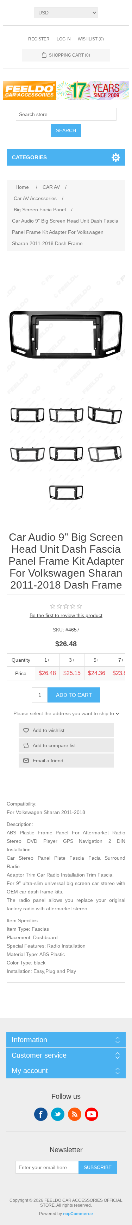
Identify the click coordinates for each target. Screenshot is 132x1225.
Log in (64, 39)
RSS (74, 1114)
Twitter (57, 1114)
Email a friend (48, 760)
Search (66, 130)
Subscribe (98, 1167)
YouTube (91, 1114)
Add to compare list (54, 745)
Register (39, 39)
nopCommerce (78, 1213)
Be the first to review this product (66, 615)
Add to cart (74, 695)
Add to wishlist (48, 730)
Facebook (41, 1114)
